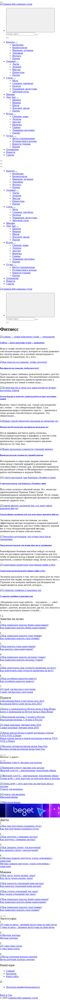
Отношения (12, 149)
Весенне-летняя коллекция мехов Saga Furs (22, 749)
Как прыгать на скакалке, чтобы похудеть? (19, 368)
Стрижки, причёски (22, 83)
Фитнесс (16, 55)
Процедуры (18, 72)
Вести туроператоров (23, 138)
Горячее (16, 127)
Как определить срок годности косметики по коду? (27, 670)
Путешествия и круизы (24, 141)
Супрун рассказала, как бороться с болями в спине (23, 483)
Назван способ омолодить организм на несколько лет (24, 427)
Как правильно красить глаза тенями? (20, 638)
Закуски (16, 122)
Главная (10, 971)
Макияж (10, 94)
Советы (10, 155)
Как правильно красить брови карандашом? (23, 627)
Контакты (11, 973)
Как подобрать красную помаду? (17, 681)
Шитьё (15, 105)
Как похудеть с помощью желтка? (17, 839)
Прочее (16, 58)
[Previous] (1, 755)
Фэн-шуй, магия (20, 108)
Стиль (9, 77)
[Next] (4, 755)
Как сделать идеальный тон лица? (18, 894)
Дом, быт (11, 97)
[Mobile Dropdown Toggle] (16, 42)
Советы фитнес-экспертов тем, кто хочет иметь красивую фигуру (29, 514)
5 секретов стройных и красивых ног (16, 596)
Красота (10, 42)
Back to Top (6, 995)
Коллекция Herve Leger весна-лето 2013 (21, 703)
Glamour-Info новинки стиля (23, 997)
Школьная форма (9, 797)
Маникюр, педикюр (22, 50)
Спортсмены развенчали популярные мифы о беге (22, 571)
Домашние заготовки (23, 130)
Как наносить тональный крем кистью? (21, 886)
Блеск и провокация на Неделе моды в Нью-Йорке (26, 711)
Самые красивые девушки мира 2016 (19, 727)
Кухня (9, 113)
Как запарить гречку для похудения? (19, 850)
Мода (15, 80)
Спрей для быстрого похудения (16, 692)
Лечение (16, 66)
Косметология (19, 47)
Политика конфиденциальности (23, 987)
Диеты (15, 64)
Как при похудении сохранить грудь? (19, 828)
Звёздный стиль (20, 91)
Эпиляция (17, 53)
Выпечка (17, 124)
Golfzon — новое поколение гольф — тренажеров (22, 342)
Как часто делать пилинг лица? (16, 878)
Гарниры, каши (20, 116)
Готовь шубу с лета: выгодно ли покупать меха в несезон (30, 778)
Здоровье (11, 61)
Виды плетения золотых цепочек (17, 959)
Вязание (16, 102)
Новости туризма (21, 144)
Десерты (16, 119)
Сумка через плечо (10, 948)
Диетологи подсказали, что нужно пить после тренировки (26, 545)
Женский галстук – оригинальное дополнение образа (28, 770)
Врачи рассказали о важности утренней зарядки (21, 455)
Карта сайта (12, 976)
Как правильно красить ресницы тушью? (21, 660)
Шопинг (16, 100)
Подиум (16, 86)
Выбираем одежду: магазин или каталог (21, 762)
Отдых (9, 135)
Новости (10, 152)
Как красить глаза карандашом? (16, 649)
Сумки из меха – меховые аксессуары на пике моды (27, 927)
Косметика (18, 44)
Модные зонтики (9, 938)
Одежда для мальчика (11, 789)
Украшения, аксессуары (24, 89)
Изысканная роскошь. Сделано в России (21, 719)
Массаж (16, 69)
